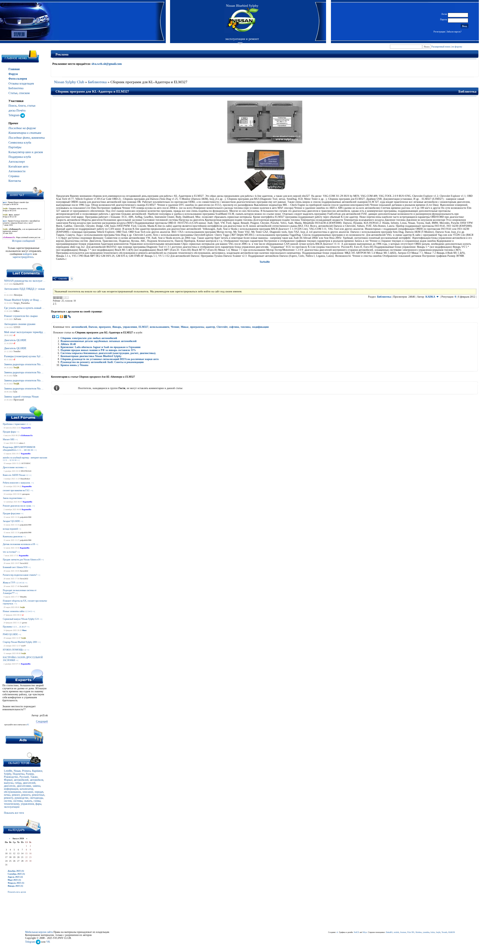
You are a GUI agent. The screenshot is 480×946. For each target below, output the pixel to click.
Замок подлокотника (12, 498)
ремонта (25, 794)
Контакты (14, 180)
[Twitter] (58, 316)
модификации (260, 327)
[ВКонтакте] (54, 316)
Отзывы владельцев (21, 83)
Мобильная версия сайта (39, 932)
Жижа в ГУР (9, 582)
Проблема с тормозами (14, 424)
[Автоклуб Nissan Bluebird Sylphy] (242, 20)
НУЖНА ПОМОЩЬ (13, 649)
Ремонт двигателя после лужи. (17, 505)
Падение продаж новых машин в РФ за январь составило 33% (98, 350)
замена (36, 785)
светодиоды (36, 797)
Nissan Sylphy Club (69, 82)
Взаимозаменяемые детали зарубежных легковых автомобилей (98, 341)
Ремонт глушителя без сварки (21, 316)
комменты (38, 137)
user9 (23, 646)
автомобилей (21, 779)
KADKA (430, 296)
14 (15, 460)
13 (13, 460)
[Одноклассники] (62, 316)
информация (11, 788)
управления (27, 803)
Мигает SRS (8, 439)
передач (39, 791)
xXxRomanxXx (26, 435)
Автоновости (17, 171)
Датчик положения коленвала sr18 (19, 544)
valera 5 (22, 443)
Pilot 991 (410, 932)
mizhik (396, 932)
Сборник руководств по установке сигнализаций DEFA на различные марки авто (110, 359)
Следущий (42, 721)
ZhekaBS (389, 932)
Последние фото (19, 137)
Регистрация (439, 31)
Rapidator (37, 770)
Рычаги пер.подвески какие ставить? (20, 575)
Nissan (17, 770)
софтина (234, 327)
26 (23, 627)
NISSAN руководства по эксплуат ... (24, 280)
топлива (245, 327)
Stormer (403, 932)
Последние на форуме (22, 128)
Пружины (7, 626)
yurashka (426, 932)
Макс (24, 630)
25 (20, 627)
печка (7, 794)
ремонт (16, 794)
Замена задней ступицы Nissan (21, 396)
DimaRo (23, 597)
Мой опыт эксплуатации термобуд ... (25, 332)
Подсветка (18, 773)
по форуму (457, 46)
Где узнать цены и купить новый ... (24, 308)
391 (32, 450)
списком (24, 93)
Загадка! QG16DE (11, 521)
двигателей (29, 782)
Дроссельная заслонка (13, 467)
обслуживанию (12, 791)
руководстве (21, 797)
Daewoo (92, 327)
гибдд (18, 782)
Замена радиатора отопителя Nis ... (24, 364)
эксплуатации (12, 806)
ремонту (8, 797)
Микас (185, 327)
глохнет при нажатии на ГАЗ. (16, 490)
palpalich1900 (25, 517)
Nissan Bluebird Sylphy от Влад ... (23, 300)
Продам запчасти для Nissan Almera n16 (21, 559)
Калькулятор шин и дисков (25, 152)
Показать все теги (14, 812)
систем (8, 800)
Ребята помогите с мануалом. (17, 482)
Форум (13, 74)
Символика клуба (19, 142)
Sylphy (7, 773)
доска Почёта (17, 110)
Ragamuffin (26, 428)
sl (22, 615)
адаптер (210, 327)
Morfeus (419, 932)
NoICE (356, 932)
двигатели (9, 785)
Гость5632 (24, 563)
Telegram (14, 115)
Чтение (175, 327)
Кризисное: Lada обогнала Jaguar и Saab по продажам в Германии (100, 347)
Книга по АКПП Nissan (14, 475)
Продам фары (9, 431)
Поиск (12, 105)
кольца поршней (10, 529)
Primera (26, 770)
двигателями (24, 785)
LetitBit (8, 770)
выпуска (8, 782)
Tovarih (444, 932)
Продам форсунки (11, 513)
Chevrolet (222, 327)
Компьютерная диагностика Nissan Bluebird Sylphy (91, 356)
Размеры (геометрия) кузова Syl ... (23, 356)
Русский (24, 776)
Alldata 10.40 (68, 344)
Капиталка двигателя (12, 536)
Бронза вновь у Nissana (74, 365)
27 (25, 627)
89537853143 (26, 471)
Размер (30, 773)
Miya (365, 932)
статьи (31, 105)
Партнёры (14, 147)
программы (197, 327)
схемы (37, 800)
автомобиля (36, 779)
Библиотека (15, 88)
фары (38, 803)
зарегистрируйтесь (23, 257)
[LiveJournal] (69, 316)
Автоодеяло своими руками (19, 324)
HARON (451, 932)
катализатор (26, 788)
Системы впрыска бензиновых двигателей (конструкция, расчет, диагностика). (108, 353)
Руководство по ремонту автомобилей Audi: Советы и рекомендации (102, 362)
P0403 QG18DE (10, 634)
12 (10, 460)
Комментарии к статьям (24, 132)
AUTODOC (26, 463)
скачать (28, 800)
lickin (432, 932)
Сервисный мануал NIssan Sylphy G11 (21, 619)
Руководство (11, 776)
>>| (29, 424)
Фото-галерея (17, 78)
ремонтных (38, 794)
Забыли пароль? (454, 31)
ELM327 (143, 327)
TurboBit (265, 261)
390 (28, 450)
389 (25, 450)
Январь (116, 327)
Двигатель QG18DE (15, 340)
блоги (22, 105)
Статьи (12, 93)
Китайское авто (18, 166)
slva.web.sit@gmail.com (107, 64)
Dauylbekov (25, 479)
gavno (24, 623)
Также (34, 776)
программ (105, 327)
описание (27, 791)
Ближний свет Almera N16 (15, 567)
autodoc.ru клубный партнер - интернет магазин (25, 457)
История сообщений (23, 240)
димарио (26, 494)
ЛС (28, 725)
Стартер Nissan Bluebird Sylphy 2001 (20, 642)
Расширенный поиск (440, 46)
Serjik (22, 607)
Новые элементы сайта (13, 611)
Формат (8, 779)
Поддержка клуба (19, 156)
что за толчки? (9, 552)
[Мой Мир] (66, 316)
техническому (11, 803)
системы (17, 800)
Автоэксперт (16, 161)
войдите (28, 254)
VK (48, 941)
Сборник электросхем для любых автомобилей (89, 338)
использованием (159, 327)
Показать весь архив (17, 892)
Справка (13, 176)
